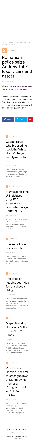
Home (4, 42)
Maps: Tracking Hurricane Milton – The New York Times (17, 329)
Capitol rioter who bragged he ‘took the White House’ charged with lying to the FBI (16, 151)
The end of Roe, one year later (16, 246)
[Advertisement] (17, 17)
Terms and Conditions (21, 436)
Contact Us (9, 436)
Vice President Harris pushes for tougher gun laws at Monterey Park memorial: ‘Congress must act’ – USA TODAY (17, 381)
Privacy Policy (18, 438)
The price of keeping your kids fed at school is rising (17, 284)
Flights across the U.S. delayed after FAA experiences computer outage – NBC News (17, 201)
